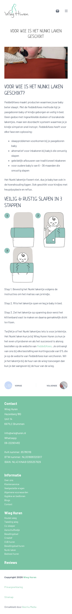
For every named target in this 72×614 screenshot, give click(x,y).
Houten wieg (10, 518)
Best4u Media (29, 606)
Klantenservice (12, 484)
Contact (8, 504)
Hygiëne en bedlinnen (15, 496)
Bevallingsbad (11, 534)
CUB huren (9, 541)
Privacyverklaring (13, 587)
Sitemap (8, 597)
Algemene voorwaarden (16, 492)
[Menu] (66, 10)
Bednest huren (11, 553)
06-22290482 (12, 442)
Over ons (9, 480)
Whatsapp (10, 438)
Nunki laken (10, 550)
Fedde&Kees (44, 346)
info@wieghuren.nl (15, 433)
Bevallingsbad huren (14, 546)
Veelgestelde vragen (14, 488)
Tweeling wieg (11, 521)
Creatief (8, 537)
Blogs (7, 500)
